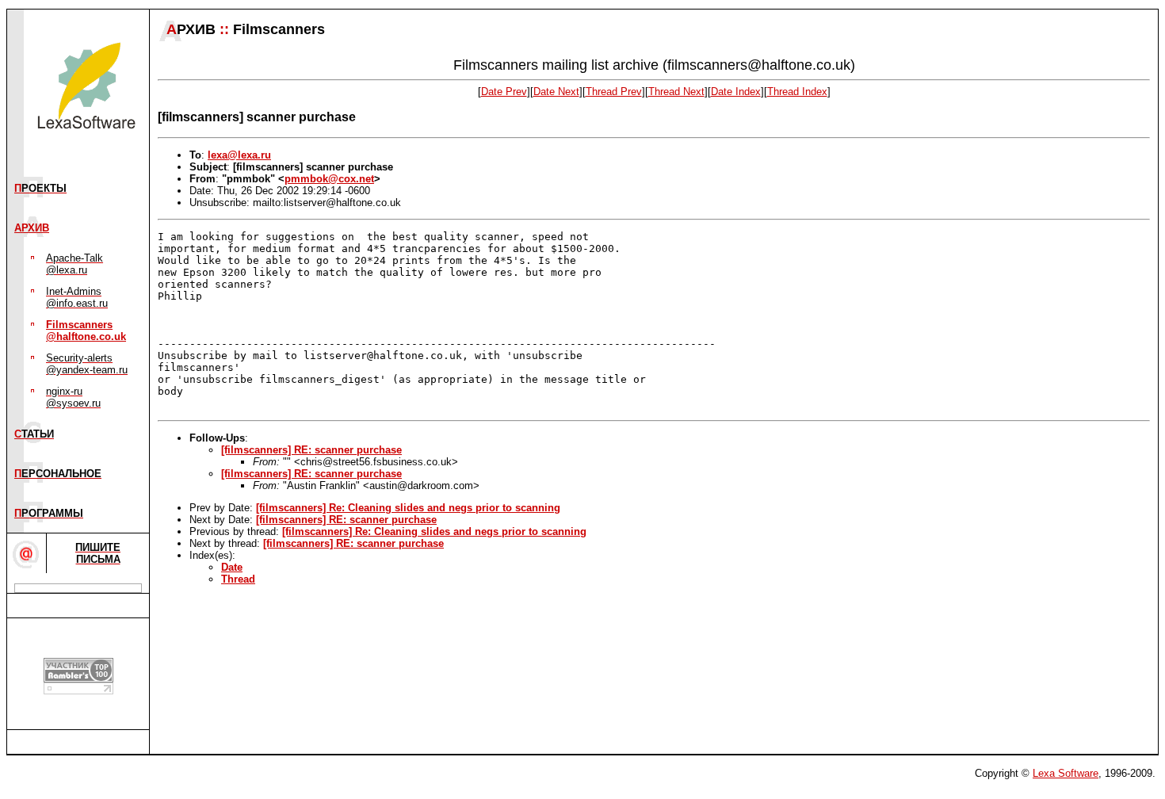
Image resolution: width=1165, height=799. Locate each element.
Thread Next (676, 91)
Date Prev (504, 91)
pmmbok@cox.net (329, 179)
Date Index (736, 91)
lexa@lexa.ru (239, 155)
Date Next (556, 91)
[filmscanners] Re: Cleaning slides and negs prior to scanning (408, 508)
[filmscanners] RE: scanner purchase (311, 450)
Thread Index (797, 91)
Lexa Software (1065, 773)
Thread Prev (614, 91)
